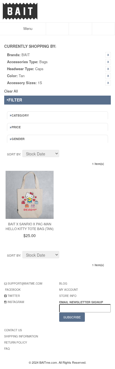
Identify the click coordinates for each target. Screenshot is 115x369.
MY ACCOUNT (68, 290)
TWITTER (14, 296)
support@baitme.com (25, 283)
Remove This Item (108, 55)
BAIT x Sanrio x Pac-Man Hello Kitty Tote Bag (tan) (30, 226)
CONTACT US (13, 330)
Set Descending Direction (64, 154)
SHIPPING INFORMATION (21, 336)
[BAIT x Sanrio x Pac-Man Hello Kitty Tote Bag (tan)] (29, 194)
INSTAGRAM (16, 302)
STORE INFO (67, 296)
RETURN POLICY (15, 342)
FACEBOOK (13, 290)
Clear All (11, 91)
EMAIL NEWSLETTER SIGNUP (81, 302)
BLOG (63, 283)
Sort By (13, 154)
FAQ (7, 349)
